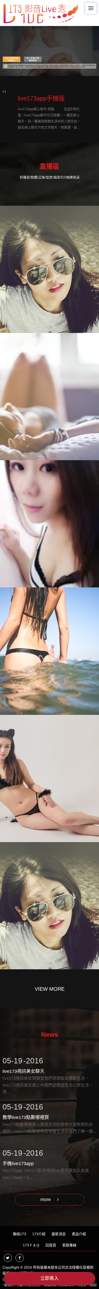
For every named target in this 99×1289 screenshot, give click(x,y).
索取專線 (69, 1245)
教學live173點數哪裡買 (26, 1112)
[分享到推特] (8, 1258)
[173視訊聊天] (49, 905)
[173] (41, 12)
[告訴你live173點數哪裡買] (49, 778)
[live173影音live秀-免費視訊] (49, 651)
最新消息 (59, 1234)
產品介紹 (79, 1234)
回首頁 (50, 1245)
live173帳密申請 (28, 98)
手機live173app (18, 1158)
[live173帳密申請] (49, 269)
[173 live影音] (49, 51)
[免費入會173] (49, 396)
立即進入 (49, 1278)
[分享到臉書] (19, 1258)
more (46, 1199)
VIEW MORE (49, 989)
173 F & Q (31, 1245)
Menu (90, 8)
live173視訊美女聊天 (23, 1065)
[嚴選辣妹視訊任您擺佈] (49, 523)
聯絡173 (19, 1234)
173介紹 (38, 1234)
